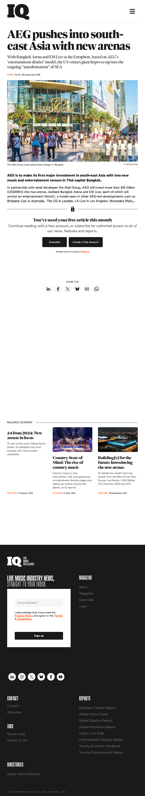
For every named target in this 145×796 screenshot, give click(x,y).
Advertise (14, 712)
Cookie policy (54, 792)
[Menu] (132, 11)
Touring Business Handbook (99, 746)
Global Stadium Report (95, 720)
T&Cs (64, 792)
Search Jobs (16, 734)
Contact (13, 706)
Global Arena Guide (93, 714)
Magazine (86, 593)
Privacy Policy (40, 792)
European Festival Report (97, 708)
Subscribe (54, 242)
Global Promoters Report (97, 727)
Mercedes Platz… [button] (122, 201)
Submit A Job (17, 740)
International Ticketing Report (101, 740)
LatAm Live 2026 (91, 733)
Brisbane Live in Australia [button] (25, 201)
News (83, 587)
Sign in (85, 251)
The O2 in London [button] (60, 201)
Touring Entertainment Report (101, 752)
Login (83, 606)
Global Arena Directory (24, 774)
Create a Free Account (86, 242)
